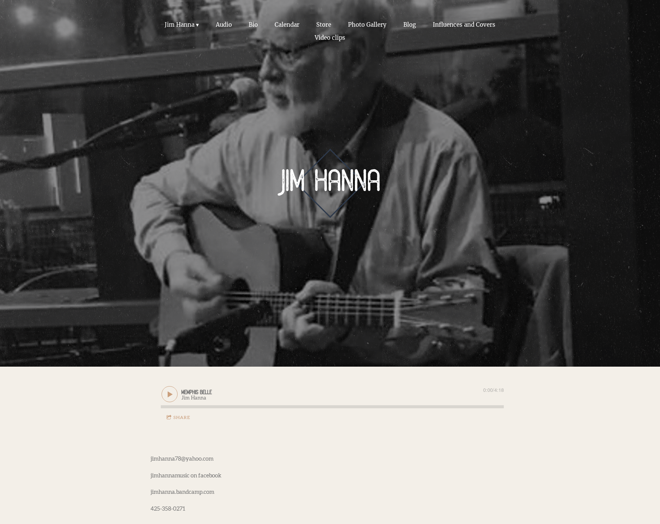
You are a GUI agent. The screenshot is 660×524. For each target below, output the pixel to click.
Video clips (330, 37)
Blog (409, 24)
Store (323, 24)
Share (181, 417)
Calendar (287, 24)
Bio (253, 24)
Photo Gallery (367, 24)
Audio (224, 24)
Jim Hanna (179, 24)
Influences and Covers (464, 24)
